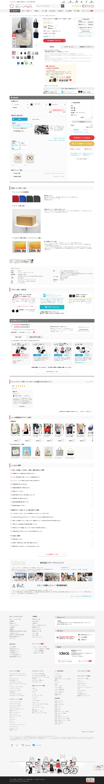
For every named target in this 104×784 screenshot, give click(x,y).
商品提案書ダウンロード (48, 36)
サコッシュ (12, 721)
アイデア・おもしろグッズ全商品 (83, 670)
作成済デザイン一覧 (36, 631)
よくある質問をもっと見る (52, 554)
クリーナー (34, 698)
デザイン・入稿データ (26, 11)
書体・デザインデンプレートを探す (26, 306)
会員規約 (12, 629)
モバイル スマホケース (81, 690)
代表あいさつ (12, 623)
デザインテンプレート (37, 637)
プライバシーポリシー (14, 625)
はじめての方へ (52, 11)
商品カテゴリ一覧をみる (88, 731)
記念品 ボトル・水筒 (59, 704)
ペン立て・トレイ (35, 702)
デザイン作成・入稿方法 (81, 158)
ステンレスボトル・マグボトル (15, 681)
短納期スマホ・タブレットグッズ (83, 695)
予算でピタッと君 (36, 619)
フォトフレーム (35, 697)
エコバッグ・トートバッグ (18, 15)
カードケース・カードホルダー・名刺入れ (40, 704)
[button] (40, 33)
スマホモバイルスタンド (82, 683)
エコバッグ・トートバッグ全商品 (16, 699)
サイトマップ (12, 638)
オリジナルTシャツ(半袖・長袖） (38, 673)
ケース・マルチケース (36, 705)
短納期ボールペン (58, 694)
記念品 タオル (58, 714)
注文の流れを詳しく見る (52, 371)
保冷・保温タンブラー (14, 680)
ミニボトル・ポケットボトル (15, 690)
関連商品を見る (86, 155)
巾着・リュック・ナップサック (15, 715)
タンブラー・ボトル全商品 (15, 670)
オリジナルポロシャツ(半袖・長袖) (38, 675)
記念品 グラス (58, 706)
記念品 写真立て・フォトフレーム (61, 716)
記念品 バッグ (58, 707)
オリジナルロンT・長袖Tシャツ (38, 680)
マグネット (34, 691)
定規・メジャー (35, 709)
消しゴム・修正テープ (59, 692)
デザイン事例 (76, 11)
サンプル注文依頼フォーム (15, 654)
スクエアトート (12, 722)
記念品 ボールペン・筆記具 (60, 713)
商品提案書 (75, 129)
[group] (16, 452)
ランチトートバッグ (13, 714)
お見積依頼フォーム (14, 650)
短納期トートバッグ (13, 729)
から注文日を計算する (22, 327)
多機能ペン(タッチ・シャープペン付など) (63, 678)
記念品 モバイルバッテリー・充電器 (62, 718)
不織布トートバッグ (13, 710)
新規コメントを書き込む (86, 411)
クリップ (34, 693)
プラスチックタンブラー (14, 678)
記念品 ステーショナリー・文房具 (61, 711)
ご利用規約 (12, 627)
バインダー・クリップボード (37, 695)
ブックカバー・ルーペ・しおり (38, 707)
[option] (22, 399)
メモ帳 (33, 688)
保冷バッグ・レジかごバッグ (15, 712)
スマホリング (79, 692)
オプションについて (36, 629)
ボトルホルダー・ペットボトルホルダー (17, 695)
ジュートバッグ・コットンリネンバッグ (17, 724)
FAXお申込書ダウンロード (15, 656)
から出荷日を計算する (22, 324)
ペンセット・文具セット (59, 691)
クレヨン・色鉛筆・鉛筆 (59, 689)
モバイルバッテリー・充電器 (82, 678)
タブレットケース (80, 682)
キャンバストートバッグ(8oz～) (31, 15)
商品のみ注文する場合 (35, 337)
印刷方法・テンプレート (86, 47)
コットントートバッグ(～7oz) (15, 701)
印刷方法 (36, 11)
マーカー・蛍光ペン (58, 687)
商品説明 (52, 47)
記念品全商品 (57, 698)
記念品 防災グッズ (58, 723)
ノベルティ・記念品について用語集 (41, 648)
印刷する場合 (18, 337)
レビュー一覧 (89, 381)
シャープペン (57, 682)
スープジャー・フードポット (15, 688)
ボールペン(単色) (58, 677)
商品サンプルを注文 (75, 149)
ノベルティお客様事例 (39, 650)
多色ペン (56, 680)
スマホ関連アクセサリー (82, 693)
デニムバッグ (12, 717)
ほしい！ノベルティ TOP (15, 619)
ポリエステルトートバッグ (15, 707)
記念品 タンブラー (58, 700)
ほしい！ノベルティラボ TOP (40, 647)
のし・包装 (44, 11)
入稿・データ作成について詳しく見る (56, 140)
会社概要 (12, 621)
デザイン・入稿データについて (39, 625)
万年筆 (56, 684)
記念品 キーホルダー (59, 721)
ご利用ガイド (60, 11)
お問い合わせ (89, 149)
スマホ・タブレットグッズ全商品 (83, 675)
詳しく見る (32, 302)
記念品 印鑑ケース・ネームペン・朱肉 (62, 720)
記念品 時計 (57, 709)
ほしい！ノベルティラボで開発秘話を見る (81, 596)
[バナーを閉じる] (102, 766)
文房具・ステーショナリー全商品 (38, 685)
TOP (10, 15)
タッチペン (79, 680)
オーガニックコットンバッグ (15, 703)
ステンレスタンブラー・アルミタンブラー (18, 673)
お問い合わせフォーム (86, 29)
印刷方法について (36, 627)
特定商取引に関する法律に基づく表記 (18, 631)
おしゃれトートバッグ (14, 728)
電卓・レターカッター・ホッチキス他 (39, 712)
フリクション (57, 673)
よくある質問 (68, 11)
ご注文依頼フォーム (14, 652)
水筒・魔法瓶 (12, 692)
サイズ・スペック (69, 47)
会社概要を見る (64, 567)
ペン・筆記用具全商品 (59, 670)
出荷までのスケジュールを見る (85, 35)
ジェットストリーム (58, 675)
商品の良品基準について (15, 636)
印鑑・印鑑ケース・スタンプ (37, 711)
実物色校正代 (16, 176)
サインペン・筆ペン (58, 685)
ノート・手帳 (34, 689)
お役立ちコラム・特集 (39, 652)
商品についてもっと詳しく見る (51, 85)
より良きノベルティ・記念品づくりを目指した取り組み (74, 569)
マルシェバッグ (12, 719)
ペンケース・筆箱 (35, 700)
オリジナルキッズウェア (37, 681)
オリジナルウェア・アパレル (37, 670)
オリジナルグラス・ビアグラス (15, 693)
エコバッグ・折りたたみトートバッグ (17, 708)
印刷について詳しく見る (59, 138)
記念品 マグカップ (58, 702)
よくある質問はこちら (74, 155)
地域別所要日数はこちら (80, 362)
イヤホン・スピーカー (81, 685)
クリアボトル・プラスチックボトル (16, 686)
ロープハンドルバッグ (14, 726)
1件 (51, 22)
